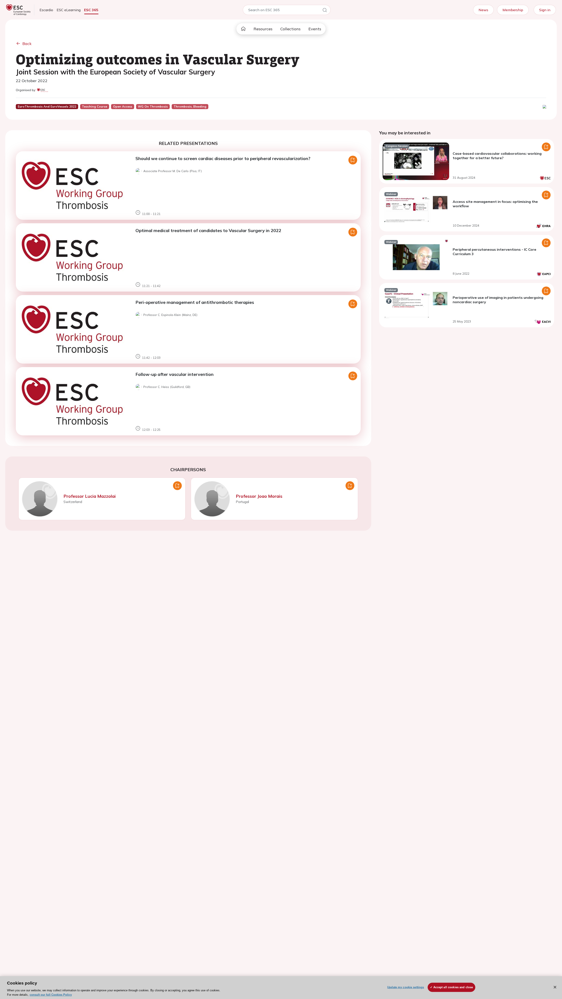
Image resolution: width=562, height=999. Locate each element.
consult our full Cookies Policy (51, 994)
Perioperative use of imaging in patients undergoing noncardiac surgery (498, 299)
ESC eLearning (69, 10)
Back (27, 43)
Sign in (544, 10)
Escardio (46, 10)
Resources (263, 28)
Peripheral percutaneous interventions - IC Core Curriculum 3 (494, 251)
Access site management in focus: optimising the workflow (495, 203)
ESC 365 (91, 10)
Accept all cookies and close (453, 987)
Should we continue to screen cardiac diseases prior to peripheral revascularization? (222, 158)
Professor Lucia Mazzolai (89, 496)
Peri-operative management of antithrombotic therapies (194, 302)
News (483, 10)
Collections (290, 28)
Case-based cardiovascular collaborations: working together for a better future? (497, 155)
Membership (513, 10)
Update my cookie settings (405, 987)
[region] (281, 987)
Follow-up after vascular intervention (174, 374)
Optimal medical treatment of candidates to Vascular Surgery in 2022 (208, 230)
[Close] (555, 987)
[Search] (324, 10)
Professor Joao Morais (259, 496)
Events (314, 28)
